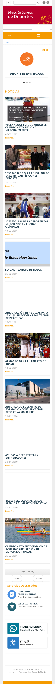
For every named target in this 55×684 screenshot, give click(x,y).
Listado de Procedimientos (27, 593)
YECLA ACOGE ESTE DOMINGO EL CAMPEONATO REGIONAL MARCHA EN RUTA (25, 127)
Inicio (7, 42)
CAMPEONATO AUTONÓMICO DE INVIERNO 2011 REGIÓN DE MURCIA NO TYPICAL (26, 549)
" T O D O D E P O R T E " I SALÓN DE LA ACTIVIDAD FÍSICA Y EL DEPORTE (27, 175)
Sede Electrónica (28, 603)
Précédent (18, 578)
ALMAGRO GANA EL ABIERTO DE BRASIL (25, 362)
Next (46, 50)
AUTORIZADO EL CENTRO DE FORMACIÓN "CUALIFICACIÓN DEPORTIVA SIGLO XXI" (24, 409)
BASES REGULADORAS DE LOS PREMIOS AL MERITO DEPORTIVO (26, 502)
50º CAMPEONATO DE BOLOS (23, 269)
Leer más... (9, 138)
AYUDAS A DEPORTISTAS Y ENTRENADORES (21, 456)
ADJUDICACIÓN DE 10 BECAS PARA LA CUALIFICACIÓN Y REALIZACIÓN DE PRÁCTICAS (27, 315)
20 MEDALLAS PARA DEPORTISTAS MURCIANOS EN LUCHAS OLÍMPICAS (26, 224)
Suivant (39, 578)
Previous (43, 50)
